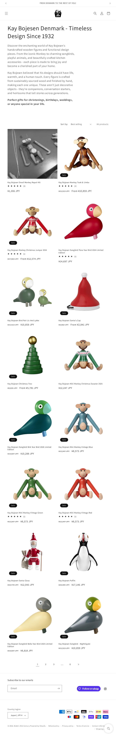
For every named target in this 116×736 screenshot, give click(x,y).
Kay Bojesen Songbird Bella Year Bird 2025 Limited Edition (30, 645)
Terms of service (82, 726)
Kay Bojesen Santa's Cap (70, 320)
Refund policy (53, 726)
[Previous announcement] (6, 3)
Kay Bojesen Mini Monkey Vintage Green (25, 513)
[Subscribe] (58, 688)
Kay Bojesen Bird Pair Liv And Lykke (23, 320)
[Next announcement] (110, 3)
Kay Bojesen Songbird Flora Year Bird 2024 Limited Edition (81, 251)
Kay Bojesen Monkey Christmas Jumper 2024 (27, 250)
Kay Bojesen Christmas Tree (20, 384)
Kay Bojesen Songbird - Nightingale (74, 644)
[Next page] (78, 664)
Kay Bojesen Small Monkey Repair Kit (24, 182)
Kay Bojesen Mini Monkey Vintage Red (75, 513)
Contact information (100, 726)
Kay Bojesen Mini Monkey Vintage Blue (76, 447)
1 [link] (37, 664)
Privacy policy (67, 726)
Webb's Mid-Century (22, 726)
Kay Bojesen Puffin (67, 580)
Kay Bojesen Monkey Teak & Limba (74, 182)
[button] (6, 13)
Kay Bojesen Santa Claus (19, 580)
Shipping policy (102, 729)
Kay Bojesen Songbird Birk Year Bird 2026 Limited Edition (29, 448)
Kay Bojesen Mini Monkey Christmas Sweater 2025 (81, 384)
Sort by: (64, 124)
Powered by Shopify (38, 726)
